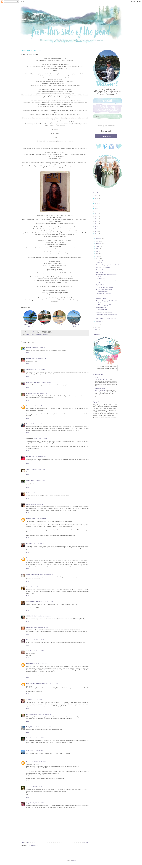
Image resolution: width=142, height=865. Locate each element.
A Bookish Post (59, 325)
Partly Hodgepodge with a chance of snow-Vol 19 (106, 275)
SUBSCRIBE (106, 136)
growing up (33, 334)
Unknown (29, 558)
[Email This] (43, 332)
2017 (96, 218)
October (98, 241)
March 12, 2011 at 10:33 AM (39, 761)
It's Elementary (99, 378)
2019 (96, 213)
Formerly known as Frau (33, 587)
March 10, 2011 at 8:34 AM (39, 347)
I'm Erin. (28, 762)
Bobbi (28, 543)
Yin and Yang (99, 296)
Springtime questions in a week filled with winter (106, 281)
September (99, 243)
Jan (27, 787)
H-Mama (28, 493)
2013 (96, 228)
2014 (96, 226)
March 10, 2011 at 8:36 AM (39, 358)
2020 (96, 211)
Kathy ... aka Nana (31, 382)
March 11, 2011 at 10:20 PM (37, 750)
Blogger (74, 860)
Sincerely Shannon (100, 388)
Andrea (28, 480)
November (99, 238)
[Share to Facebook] (49, 332)
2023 (96, 203)
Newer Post (25, 842)
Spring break (45, 334)
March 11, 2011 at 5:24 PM (44, 714)
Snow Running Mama (32, 406)
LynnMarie (29, 393)
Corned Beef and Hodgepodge (103, 293)
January (98, 324)
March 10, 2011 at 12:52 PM (39, 558)
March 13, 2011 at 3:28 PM (36, 786)
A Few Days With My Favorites (73, 325)
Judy (27, 803)
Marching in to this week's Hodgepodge (106, 318)
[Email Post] (38, 331)
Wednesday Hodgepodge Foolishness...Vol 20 (107, 265)
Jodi (27, 700)
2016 (96, 221)
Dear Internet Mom (100, 278)
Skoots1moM (29, 627)
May (97, 253)
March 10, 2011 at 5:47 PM (37, 640)
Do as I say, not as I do (101, 309)
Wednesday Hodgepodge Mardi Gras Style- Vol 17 (106, 301)
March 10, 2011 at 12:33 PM (37, 543)
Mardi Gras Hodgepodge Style (103, 305)
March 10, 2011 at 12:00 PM (35, 504)
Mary (27, 751)
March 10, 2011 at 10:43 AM (38, 469)
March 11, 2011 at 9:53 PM (37, 738)
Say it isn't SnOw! (100, 285)
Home (55, 842)
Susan (28, 738)
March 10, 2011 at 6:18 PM (37, 651)
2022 (96, 206)
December (98, 236)
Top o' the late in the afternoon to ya (104, 287)
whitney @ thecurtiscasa (32, 574)
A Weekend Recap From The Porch (30, 325)
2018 (96, 216)
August (98, 246)
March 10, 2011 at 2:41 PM (44, 616)
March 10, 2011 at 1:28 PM (47, 587)
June (97, 251)
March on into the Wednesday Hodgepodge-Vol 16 (107, 315)
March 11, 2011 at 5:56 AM (51, 683)
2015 (96, 223)
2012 (96, 231)
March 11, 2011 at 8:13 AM (36, 699)
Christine (28, 456)
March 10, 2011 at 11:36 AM (38, 480)
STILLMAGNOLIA (31, 616)
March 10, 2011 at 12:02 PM (38, 518)
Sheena (28, 469)
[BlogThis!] (45, 332)
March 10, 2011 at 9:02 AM (44, 382)
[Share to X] (47, 332)
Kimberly (28, 358)
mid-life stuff (39, 334)
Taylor (28, 651)
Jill (27, 504)
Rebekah (28, 347)
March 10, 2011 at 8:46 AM (38, 369)
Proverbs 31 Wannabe (32, 424)
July (97, 248)
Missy (27, 640)
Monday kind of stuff (101, 307)
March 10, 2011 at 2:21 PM (46, 601)
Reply (27, 352)
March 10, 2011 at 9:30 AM (46, 406)
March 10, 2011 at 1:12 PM (47, 574)
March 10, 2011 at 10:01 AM (39, 456)
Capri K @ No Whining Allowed (35, 683)
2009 (96, 329)
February (98, 321)
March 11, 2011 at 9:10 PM (45, 727)
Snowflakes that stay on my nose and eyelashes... (105, 261)
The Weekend (44, 325)
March (98, 259)
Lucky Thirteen (99, 272)
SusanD (28, 369)
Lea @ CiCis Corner (31, 714)
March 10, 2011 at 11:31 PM (39, 663)
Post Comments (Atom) (34, 845)
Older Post (85, 842)
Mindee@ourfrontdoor (32, 601)
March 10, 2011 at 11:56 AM (39, 493)
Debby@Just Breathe (32, 727)
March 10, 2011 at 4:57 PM (41, 627)
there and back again (100, 390)
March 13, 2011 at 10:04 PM (37, 803)
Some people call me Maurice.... (104, 312)
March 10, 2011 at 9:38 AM (40, 438)
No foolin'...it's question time (103, 267)
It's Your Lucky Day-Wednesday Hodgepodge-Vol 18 (104, 290)
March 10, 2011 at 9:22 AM (40, 393)
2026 (96, 196)
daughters (28, 334)
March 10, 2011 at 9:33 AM (45, 424)
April (97, 256)
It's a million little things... (102, 270)
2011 (96, 234)
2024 (96, 201)
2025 (96, 198)
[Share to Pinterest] (51, 332)
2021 (96, 208)
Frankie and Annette (101, 298)
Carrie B (28, 518)
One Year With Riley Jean (101, 379)
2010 (96, 327)
